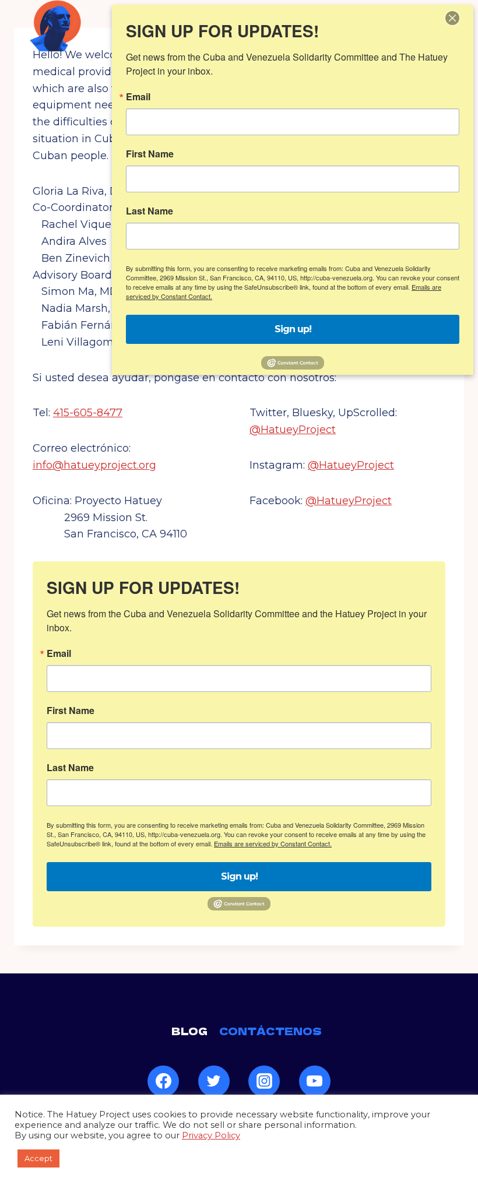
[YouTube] (315, 1081)
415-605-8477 (87, 412)
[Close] (452, 18)
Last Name (70, 767)
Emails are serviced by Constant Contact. (273, 843)
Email (59, 653)
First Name (70, 710)
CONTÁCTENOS (270, 1031)
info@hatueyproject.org (94, 465)
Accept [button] (38, 1158)
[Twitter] (214, 1081)
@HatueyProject (292, 429)
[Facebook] (163, 1081)
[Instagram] (264, 1081)
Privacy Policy (211, 1135)
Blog (189, 1031)
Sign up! (239, 876)
